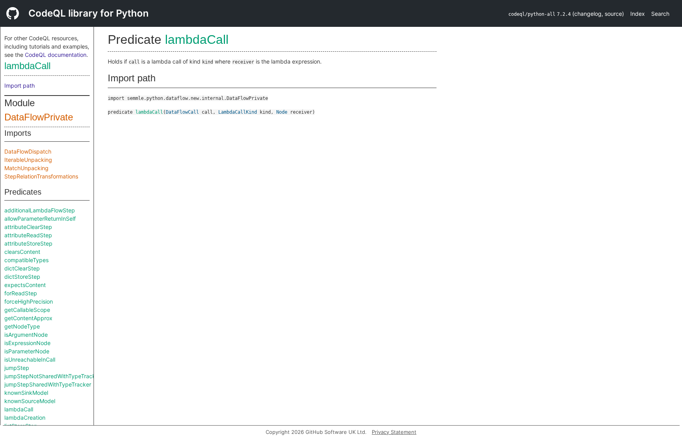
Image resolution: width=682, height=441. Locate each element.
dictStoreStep (22, 276)
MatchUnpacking (26, 168)
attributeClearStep (28, 226)
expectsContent (25, 284)
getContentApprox (28, 318)
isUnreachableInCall (29, 359)
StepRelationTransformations (41, 176)
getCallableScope (27, 309)
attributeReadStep (28, 235)
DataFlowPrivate (38, 117)
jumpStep (16, 367)
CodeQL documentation (55, 54)
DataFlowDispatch (27, 151)
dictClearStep (22, 268)
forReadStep (20, 293)
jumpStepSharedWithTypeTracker (47, 384)
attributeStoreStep (28, 243)
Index (637, 13)
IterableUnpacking (28, 159)
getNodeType (22, 326)
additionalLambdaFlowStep (39, 210)
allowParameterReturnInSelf (40, 218)
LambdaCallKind (237, 112)
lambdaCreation (24, 417)
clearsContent (22, 251)
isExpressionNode (27, 343)
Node (281, 112)
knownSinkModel (26, 392)
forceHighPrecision (28, 301)
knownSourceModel (29, 401)
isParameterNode (26, 351)
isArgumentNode (26, 334)
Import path (19, 85)
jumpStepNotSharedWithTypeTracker (52, 376)
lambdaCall (27, 65)
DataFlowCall (182, 112)
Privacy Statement (394, 432)
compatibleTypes (26, 260)
